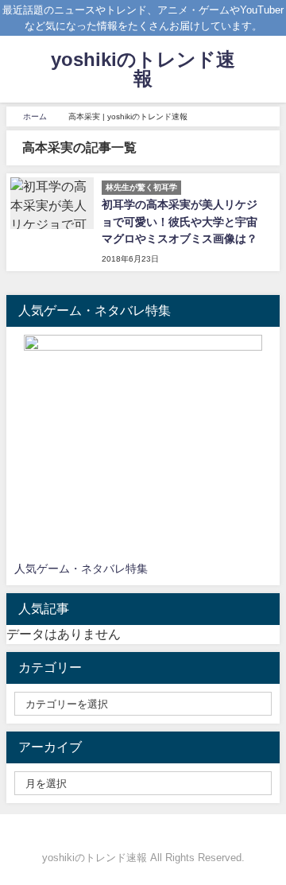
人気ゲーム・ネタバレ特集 (81, 568)
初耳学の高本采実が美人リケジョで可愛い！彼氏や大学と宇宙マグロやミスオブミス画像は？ (179, 221)
